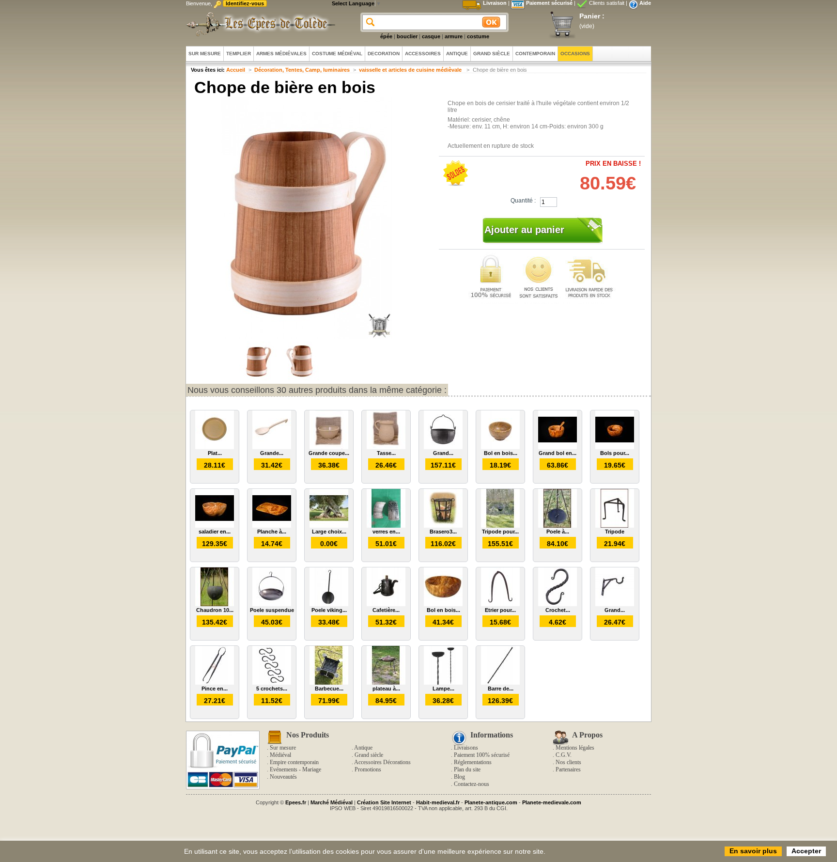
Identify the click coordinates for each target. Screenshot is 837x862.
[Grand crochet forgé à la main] (614, 604)
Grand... (443, 453)
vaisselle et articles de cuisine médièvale (411, 70)
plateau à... (386, 688)
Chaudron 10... (214, 610)
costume (478, 36)
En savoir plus (753, 851)
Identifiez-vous (245, 3)
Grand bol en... (557, 453)
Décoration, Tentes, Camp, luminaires (302, 70)
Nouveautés (283, 776)
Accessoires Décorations (382, 762)
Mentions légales (575, 747)
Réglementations (473, 762)
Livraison (495, 3)
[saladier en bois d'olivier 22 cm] (214, 526)
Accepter (806, 851)
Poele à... (557, 531)
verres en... (386, 531)
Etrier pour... (500, 610)
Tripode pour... (500, 531)
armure (454, 36)
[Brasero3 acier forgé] (443, 526)
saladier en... (215, 531)
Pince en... (215, 688)
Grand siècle (369, 755)
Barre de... (500, 688)
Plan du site (467, 769)
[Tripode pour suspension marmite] (500, 526)
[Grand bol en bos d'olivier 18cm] (557, 447)
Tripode (614, 531)
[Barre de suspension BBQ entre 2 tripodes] (500, 683)
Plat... (215, 453)
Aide (645, 3)
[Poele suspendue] (271, 604)
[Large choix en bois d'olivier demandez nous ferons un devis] (329, 526)
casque (431, 36)
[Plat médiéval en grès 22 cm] (214, 447)
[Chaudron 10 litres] (214, 604)
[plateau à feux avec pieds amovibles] (386, 683)
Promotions (368, 769)
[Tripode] (614, 526)
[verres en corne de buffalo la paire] (386, 526)
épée (386, 36)
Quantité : (523, 200)
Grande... (271, 453)
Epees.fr (295, 802)
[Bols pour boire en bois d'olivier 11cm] (614, 447)
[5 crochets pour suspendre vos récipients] (271, 683)
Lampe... (443, 688)
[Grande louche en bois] (271, 447)
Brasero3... (443, 531)
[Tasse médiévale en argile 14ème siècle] (386, 447)
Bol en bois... (500, 453)
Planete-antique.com (491, 802)
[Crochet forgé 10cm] (557, 604)
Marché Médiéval (331, 802)
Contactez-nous (471, 784)
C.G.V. (564, 755)
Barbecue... (329, 688)
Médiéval (280, 755)
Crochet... (557, 610)
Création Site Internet (384, 802)
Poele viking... (329, 610)
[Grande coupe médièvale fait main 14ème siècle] (329, 447)
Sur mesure (283, 747)
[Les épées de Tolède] (258, 24)
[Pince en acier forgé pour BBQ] (214, 683)
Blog (459, 776)
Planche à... (271, 531)
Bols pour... (614, 453)
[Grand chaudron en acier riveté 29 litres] (443, 447)
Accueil (235, 70)
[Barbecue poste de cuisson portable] (329, 683)
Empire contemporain (294, 762)
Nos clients (568, 762)
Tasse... (386, 453)
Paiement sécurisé (549, 3)
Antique (363, 747)
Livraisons (466, 747)
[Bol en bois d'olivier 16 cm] (443, 604)
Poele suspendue (272, 610)
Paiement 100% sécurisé (482, 755)
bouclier (407, 36)
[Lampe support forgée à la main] (443, 683)
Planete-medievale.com (551, 802)
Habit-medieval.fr (438, 802)
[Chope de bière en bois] (258, 378)
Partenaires (568, 769)
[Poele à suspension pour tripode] (557, 526)
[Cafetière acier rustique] (386, 604)
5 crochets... (271, 688)
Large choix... (329, 531)
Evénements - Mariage (295, 769)
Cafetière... (386, 610)
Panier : (591, 16)
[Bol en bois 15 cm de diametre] (500, 447)
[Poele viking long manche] (329, 604)
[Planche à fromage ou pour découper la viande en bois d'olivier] (271, 526)
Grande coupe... (329, 453)
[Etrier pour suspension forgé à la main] (500, 604)
